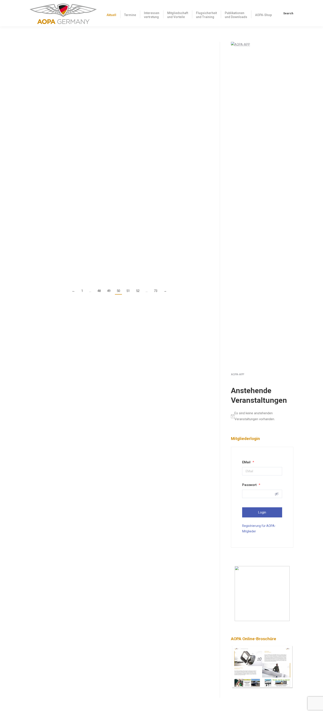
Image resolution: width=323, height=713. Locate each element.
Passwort (251, 485)
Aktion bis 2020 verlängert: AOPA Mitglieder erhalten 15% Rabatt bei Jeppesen (105, 236)
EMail (248, 462)
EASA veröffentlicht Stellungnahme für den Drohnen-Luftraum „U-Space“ (100, 45)
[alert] (262, 416)
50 (118, 291)
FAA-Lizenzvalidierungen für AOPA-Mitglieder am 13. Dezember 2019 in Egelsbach (109, 193)
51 (128, 291)
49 (109, 291)
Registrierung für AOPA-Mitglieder (259, 528)
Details (34, 73)
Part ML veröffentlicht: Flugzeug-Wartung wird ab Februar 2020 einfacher (100, 156)
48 (99, 291)
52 (138, 291)
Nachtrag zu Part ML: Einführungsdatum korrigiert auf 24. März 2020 (96, 119)
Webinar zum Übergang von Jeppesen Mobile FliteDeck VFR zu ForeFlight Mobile (108, 82)
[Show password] (276, 494)
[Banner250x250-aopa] (262, 620)
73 (155, 291)
